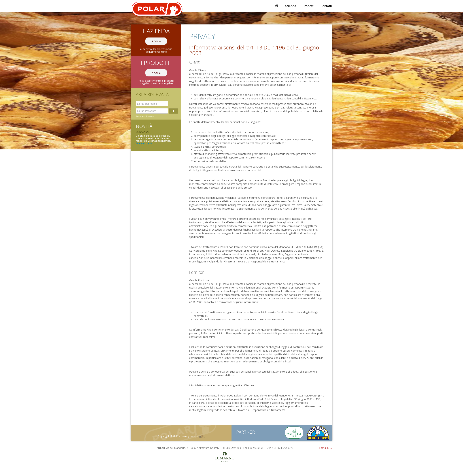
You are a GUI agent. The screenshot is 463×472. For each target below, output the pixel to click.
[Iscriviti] (173, 111)
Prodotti (308, 6)
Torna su (325, 448)
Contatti (326, 6)
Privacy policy (189, 436)
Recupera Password (146, 116)
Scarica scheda (144, 143)
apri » (156, 41)
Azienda (290, 6)
